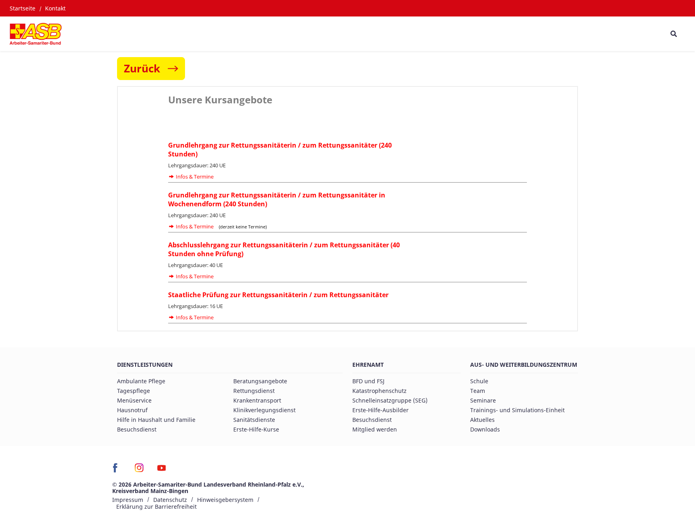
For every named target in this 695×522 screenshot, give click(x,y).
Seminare (483, 400)
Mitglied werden (374, 429)
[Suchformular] (673, 34)
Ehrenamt (368, 364)
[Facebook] (117, 470)
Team (477, 391)
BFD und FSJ (368, 381)
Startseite (22, 8)
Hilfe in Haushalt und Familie (156, 419)
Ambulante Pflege (141, 381)
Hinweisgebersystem (225, 500)
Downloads (485, 429)
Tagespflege (133, 391)
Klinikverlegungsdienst (264, 410)
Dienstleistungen (145, 364)
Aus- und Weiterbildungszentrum (523, 364)
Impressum (127, 500)
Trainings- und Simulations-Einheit (517, 410)
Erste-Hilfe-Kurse (256, 429)
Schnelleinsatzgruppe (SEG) (390, 400)
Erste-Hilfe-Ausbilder (380, 410)
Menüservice (134, 400)
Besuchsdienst (136, 429)
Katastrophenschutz (379, 391)
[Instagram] (139, 470)
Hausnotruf (132, 410)
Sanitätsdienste (254, 419)
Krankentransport (257, 400)
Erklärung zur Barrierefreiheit (156, 506)
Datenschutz (170, 500)
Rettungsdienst (254, 391)
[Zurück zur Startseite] (36, 34)
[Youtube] (161, 470)
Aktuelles (482, 419)
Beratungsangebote (260, 381)
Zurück (142, 68)
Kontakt (55, 8)
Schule (479, 381)
